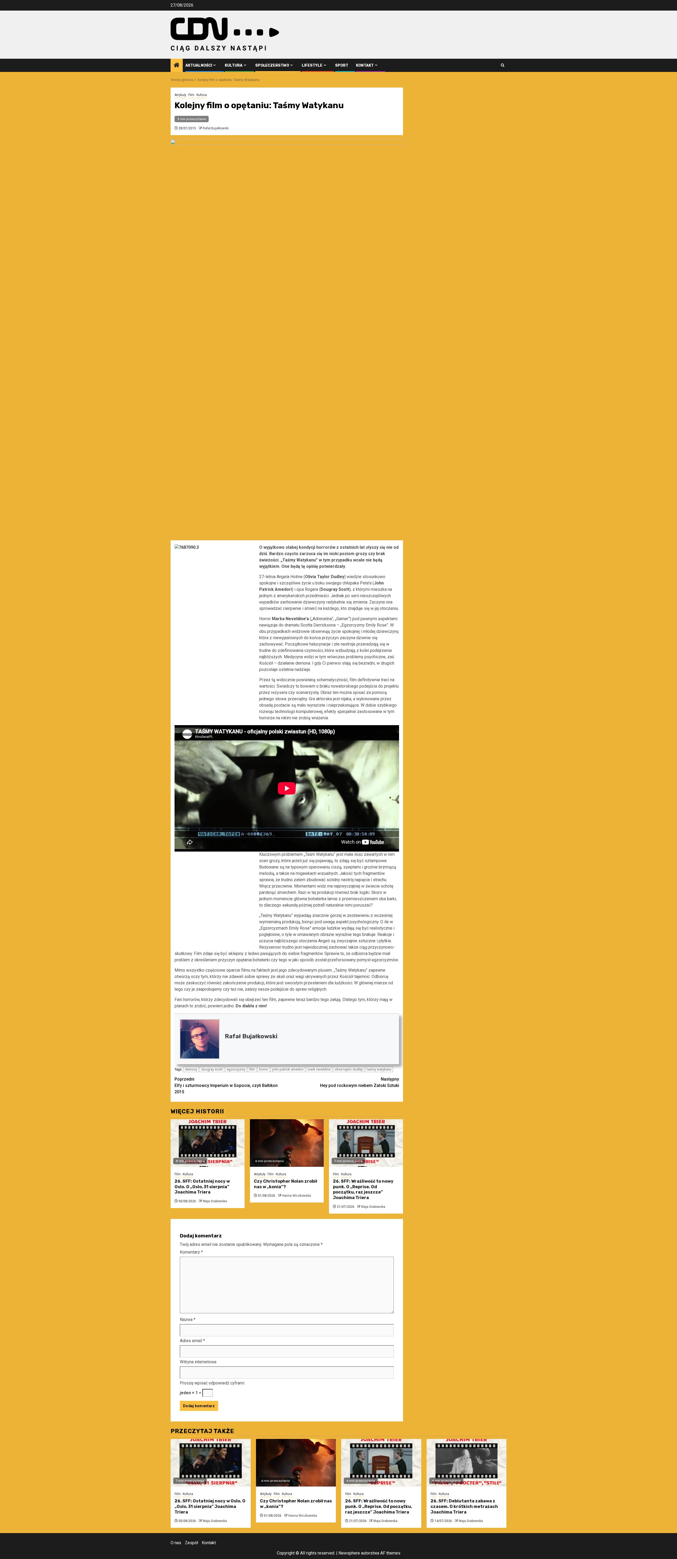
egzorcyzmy (236, 1069)
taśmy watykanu (379, 1069)
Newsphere (349, 1553)
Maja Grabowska (215, 1201)
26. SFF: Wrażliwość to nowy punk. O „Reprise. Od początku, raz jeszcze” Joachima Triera (363, 1189)
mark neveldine (319, 1069)
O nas (176, 1542)
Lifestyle (312, 65)
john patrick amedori (288, 1069)
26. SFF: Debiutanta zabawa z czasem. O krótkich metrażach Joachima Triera (464, 1506)
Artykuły (180, 95)
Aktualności (198, 65)
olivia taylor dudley (349, 1069)
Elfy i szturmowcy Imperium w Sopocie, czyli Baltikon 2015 (226, 1085)
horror (263, 1069)
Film (191, 95)
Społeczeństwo (272, 65)
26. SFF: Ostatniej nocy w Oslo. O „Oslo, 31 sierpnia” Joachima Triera (202, 1187)
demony (191, 1069)
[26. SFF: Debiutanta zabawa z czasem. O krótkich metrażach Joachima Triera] (467, 1463)
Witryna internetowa (198, 1361)
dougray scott (212, 1069)
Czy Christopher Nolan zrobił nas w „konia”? (285, 1184)
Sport (341, 65)
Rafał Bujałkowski (216, 128)
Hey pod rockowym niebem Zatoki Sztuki (359, 1082)
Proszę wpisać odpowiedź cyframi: (212, 1383)
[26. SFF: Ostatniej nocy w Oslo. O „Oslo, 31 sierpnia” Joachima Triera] (208, 1143)
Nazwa (187, 1319)
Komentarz (191, 1252)
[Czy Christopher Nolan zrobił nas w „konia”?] (287, 1143)
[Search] (502, 65)
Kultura (234, 65)
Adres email (192, 1340)
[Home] (177, 65)
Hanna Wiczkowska (296, 1195)
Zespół (191, 1542)
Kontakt (365, 65)
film (252, 1069)
